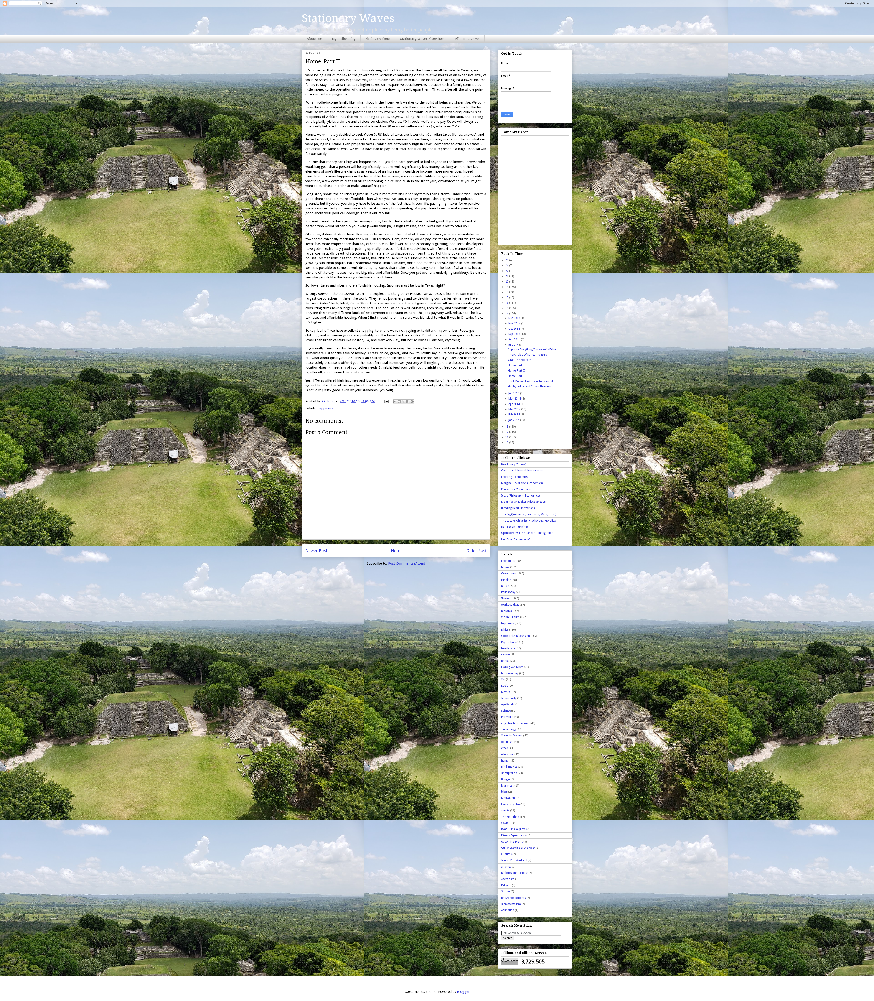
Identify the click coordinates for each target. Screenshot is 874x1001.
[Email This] (395, 401)
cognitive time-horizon (515, 723)
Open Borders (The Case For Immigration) (527, 533)
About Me (314, 39)
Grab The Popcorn (519, 360)
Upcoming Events (512, 841)
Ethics (504, 629)
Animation (507, 910)
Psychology (508, 642)
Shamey (506, 866)
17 (507, 297)
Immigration (509, 773)
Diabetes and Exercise (514, 872)
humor (505, 760)
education (507, 754)
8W (503, 679)
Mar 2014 (514, 409)
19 (507, 286)
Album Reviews (467, 39)
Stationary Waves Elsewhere (422, 39)
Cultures (506, 854)
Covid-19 (507, 823)
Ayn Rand (507, 704)
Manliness (507, 785)
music (505, 586)
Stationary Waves (348, 18)
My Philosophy (344, 39)
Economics (508, 561)
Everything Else (510, 804)
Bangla (505, 779)
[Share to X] (403, 401)
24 (507, 265)
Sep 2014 (514, 334)
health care (508, 648)
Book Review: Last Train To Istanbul (530, 381)
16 (507, 302)
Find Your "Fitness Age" (515, 539)
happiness (325, 408)
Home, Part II (516, 370)
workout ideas (510, 604)
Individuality (508, 698)
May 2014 (514, 398)
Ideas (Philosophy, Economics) (520, 495)
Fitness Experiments (513, 835)
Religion (506, 885)
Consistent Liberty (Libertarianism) (522, 470)
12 (507, 431)
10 (507, 442)
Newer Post (316, 550)
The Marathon (510, 816)
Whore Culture (510, 617)
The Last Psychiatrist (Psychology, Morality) (528, 520)
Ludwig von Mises (512, 667)
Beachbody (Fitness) (513, 464)
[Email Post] (386, 401)
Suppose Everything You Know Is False (532, 349)
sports (505, 810)
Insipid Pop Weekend (514, 860)
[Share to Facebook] (408, 401)
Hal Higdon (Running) (514, 526)
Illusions (506, 598)
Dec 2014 (514, 318)
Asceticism (507, 879)
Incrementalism (511, 904)
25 (507, 260)
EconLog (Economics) (514, 477)
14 (507, 313)
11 (507, 437)
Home (397, 550)
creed (504, 748)
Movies (505, 692)
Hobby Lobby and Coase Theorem (529, 386)
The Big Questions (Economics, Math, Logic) (528, 514)
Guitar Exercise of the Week (518, 847)
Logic (504, 685)
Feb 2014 (514, 414)
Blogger (463, 992)
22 (507, 271)
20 (507, 281)
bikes (504, 791)
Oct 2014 (514, 328)
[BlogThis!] (399, 401)
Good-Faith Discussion (515, 635)
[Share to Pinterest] (412, 401)
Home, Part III (517, 365)
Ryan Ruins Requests (514, 829)
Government (509, 573)
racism (505, 654)
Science (506, 710)
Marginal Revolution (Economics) (522, 483)
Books (505, 660)
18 (507, 292)
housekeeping (509, 673)
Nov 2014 (514, 323)
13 (507, 426)
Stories (505, 891)
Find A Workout (377, 39)
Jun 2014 (514, 393)
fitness (505, 567)
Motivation (508, 798)
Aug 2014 (514, 339)
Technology (508, 729)
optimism (507, 742)
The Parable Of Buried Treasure (527, 354)
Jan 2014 (514, 420)
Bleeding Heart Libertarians (518, 508)
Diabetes (506, 611)
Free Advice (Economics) (516, 489)
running (506, 579)
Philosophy (508, 592)
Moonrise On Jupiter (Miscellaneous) (523, 501)
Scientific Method (512, 735)
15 (507, 308)
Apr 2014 (514, 404)
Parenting (507, 716)
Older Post (476, 550)
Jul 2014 (513, 344)
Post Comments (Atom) (406, 563)
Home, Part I (516, 376)
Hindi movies (509, 766)
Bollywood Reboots (513, 897)
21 (507, 276)
